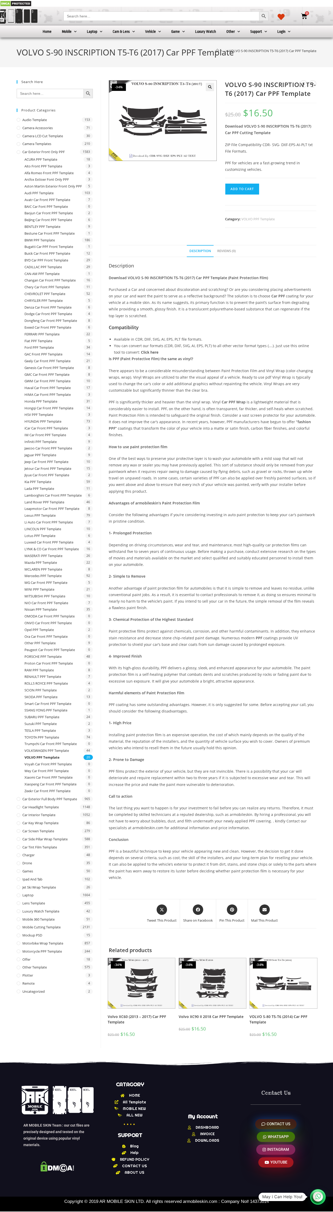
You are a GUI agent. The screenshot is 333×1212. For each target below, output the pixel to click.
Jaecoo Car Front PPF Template (48, 448)
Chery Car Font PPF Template (47, 287)
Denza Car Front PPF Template (48, 307)
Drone (27, 863)
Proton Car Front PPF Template (48, 663)
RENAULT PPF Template (42, 676)
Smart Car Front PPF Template (47, 703)
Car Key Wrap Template (40, 823)
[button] (210, 87)
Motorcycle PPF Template (42, 951)
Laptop (92, 31)
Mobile (67, 31)
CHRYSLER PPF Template (43, 300)
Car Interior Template (38, 815)
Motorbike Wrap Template (42, 943)
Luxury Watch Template (40, 911)
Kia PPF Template (37, 481)
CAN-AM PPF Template (42, 273)
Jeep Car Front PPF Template (46, 461)
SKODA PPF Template (40, 697)
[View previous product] (303, 84)
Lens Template (33, 903)
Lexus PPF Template (40, 515)
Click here (149, 352)
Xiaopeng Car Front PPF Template (50, 784)
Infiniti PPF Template (40, 441)
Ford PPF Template (39, 347)
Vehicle (150, 31)
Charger (28, 855)
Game (175, 31)
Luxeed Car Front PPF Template (48, 542)
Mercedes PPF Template (43, 575)
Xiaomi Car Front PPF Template (48, 777)
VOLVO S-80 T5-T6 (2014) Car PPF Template (278, 1019)
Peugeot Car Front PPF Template (49, 649)
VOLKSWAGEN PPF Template (46, 750)
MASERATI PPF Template (43, 555)
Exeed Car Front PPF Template (47, 327)
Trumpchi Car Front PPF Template (50, 743)
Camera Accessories (37, 128)
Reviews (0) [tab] (226, 251)
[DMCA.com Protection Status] (15, 3)
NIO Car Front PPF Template (46, 603)
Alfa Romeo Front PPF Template (49, 173)
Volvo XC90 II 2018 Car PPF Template (211, 1016)
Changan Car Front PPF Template (50, 280)
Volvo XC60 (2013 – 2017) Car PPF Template (137, 1019)
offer (26, 959)
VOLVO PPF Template (258, 219)
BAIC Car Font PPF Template (46, 206)
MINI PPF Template (39, 589)
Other (230, 31)
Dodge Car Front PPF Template (48, 313)
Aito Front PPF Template (43, 166)
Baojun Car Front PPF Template (48, 213)
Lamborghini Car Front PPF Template (53, 495)
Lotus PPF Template (39, 535)
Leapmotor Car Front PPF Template (51, 508)
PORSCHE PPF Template (43, 656)
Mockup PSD (32, 935)
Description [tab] (200, 251)
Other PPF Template (40, 643)
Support (256, 31)
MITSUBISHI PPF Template (44, 596)
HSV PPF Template (38, 414)
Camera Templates (36, 143)
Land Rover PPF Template (44, 502)
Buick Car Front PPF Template (47, 253)
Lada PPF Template (39, 488)
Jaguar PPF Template (40, 455)
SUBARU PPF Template (41, 717)
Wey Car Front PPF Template (46, 771)
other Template (34, 967)
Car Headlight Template (40, 807)
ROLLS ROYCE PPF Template (46, 683)
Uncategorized (33, 991)
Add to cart (242, 189)
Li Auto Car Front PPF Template (48, 522)
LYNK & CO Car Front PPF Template (51, 549)
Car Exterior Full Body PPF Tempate (49, 799)
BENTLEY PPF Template (42, 226)
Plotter (27, 975)
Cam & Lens (121, 31)
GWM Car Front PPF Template (47, 381)
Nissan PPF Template (40, 609)
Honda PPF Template (40, 401)
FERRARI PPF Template (42, 334)
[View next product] (312, 84)
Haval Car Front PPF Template (47, 387)
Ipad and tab (32, 879)
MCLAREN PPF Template (43, 569)
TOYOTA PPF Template (41, 737)
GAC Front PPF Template (43, 354)
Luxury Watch (205, 31)
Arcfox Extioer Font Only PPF (46, 179)
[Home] (217, 50)
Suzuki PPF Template (40, 723)
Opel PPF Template (39, 629)
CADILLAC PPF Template (43, 267)
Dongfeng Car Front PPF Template (50, 320)
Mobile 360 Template (38, 919)
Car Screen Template (38, 831)
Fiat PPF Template (38, 341)
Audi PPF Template (39, 193)
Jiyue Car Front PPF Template (46, 475)
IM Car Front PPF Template (45, 435)
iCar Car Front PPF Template (46, 428)
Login (281, 31)
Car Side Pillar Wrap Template (45, 839)
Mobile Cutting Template (41, 927)
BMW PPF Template (39, 240)
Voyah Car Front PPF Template (48, 764)
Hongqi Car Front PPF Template (48, 408)
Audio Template (34, 119)
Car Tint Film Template (39, 847)
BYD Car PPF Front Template (46, 260)
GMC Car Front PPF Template (46, 374)
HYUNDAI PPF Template (42, 421)
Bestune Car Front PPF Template (49, 233)
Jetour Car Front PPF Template (47, 468)
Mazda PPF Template (40, 562)
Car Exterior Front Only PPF (43, 151)
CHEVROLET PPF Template (44, 293)
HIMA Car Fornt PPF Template (47, 394)
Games (27, 871)
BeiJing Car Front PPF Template (48, 219)
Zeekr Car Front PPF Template (47, 791)
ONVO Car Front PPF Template (48, 623)
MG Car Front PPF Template (45, 582)
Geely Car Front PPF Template (47, 361)
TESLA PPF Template (40, 730)
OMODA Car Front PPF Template (49, 616)
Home (47, 31)
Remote (28, 983)
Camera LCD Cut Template (42, 136)
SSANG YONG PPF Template (45, 710)
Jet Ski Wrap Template (39, 887)
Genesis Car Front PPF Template (49, 367)
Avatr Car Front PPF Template (47, 199)
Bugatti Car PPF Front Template (48, 246)
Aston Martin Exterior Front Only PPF (53, 186)
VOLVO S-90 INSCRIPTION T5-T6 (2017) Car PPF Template (272, 50)
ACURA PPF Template (40, 159)
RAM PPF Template (39, 670)
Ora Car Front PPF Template (46, 636)
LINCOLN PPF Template (42, 529)
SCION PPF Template (40, 690)
